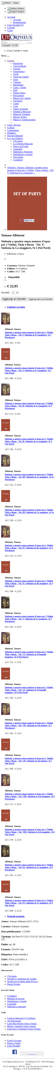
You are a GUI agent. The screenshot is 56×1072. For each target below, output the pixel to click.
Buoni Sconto (13, 984)
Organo (16, 69)
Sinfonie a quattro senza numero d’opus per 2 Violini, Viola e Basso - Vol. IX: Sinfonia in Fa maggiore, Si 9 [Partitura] (29, 867)
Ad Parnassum (14, 1021)
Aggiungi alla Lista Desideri (40, 299)
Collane (10, 127)
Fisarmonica (19, 71)
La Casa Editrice (15, 138)
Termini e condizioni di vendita (21, 979)
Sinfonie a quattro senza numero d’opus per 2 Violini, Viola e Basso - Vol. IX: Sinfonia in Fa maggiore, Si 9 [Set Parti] (29, 903)
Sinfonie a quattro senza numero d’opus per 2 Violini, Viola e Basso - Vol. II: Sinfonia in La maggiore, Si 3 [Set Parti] (29, 441)
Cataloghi (17, 149)
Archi (16, 74)
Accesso (17, 19)
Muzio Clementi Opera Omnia (21, 1026)
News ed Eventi (20, 146)
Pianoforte (18, 63)
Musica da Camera (22, 98)
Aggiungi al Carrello (14, 298)
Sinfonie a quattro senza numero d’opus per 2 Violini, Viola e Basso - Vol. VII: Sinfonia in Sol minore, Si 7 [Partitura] (29, 725)
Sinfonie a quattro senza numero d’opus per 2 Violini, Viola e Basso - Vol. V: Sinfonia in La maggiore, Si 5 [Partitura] (29, 619)
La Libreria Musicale (23, 143)
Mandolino (18, 85)
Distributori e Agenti (22, 154)
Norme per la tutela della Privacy (22, 981)
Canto (16, 103)
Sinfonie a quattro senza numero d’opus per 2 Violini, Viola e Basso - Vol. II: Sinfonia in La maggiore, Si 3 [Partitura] (29, 406)
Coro (15, 106)
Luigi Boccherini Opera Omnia (22, 1023)
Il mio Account (14, 1040)
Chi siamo (18, 141)
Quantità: (5, 292)
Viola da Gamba (21, 77)
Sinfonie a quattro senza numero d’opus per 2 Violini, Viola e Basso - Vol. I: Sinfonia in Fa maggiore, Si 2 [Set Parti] (29, 370)
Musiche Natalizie (21, 114)
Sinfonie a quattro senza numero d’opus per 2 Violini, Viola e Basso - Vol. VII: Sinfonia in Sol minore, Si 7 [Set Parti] (29, 761)
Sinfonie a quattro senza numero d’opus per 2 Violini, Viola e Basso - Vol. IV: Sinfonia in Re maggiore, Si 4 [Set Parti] (29, 583)
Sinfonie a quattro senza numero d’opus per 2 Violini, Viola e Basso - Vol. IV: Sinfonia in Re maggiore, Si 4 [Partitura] (29, 548)
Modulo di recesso (15, 998)
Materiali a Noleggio (23, 152)
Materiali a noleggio (16, 1006)
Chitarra (17, 82)
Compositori (13, 130)
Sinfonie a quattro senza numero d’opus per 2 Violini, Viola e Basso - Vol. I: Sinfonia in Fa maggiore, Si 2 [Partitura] (29, 335)
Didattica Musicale (22, 111)
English (20, 12)
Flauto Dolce (19, 93)
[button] (31, 1053)
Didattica (11, 133)
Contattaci (18, 160)
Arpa (15, 79)
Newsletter (18, 157)
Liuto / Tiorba (19, 87)
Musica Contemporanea (24, 119)
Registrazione (19, 22)
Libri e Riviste (14, 125)
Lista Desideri (13, 1046)
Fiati (15, 90)
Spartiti (10, 60)
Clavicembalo (19, 66)
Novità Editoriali (15, 135)
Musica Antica (20, 117)
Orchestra (17, 101)
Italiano (20, 8)
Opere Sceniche (20, 109)
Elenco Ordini (13, 1043)
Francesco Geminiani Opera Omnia (24, 1029)
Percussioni (18, 95)
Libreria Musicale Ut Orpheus (21, 1018)
